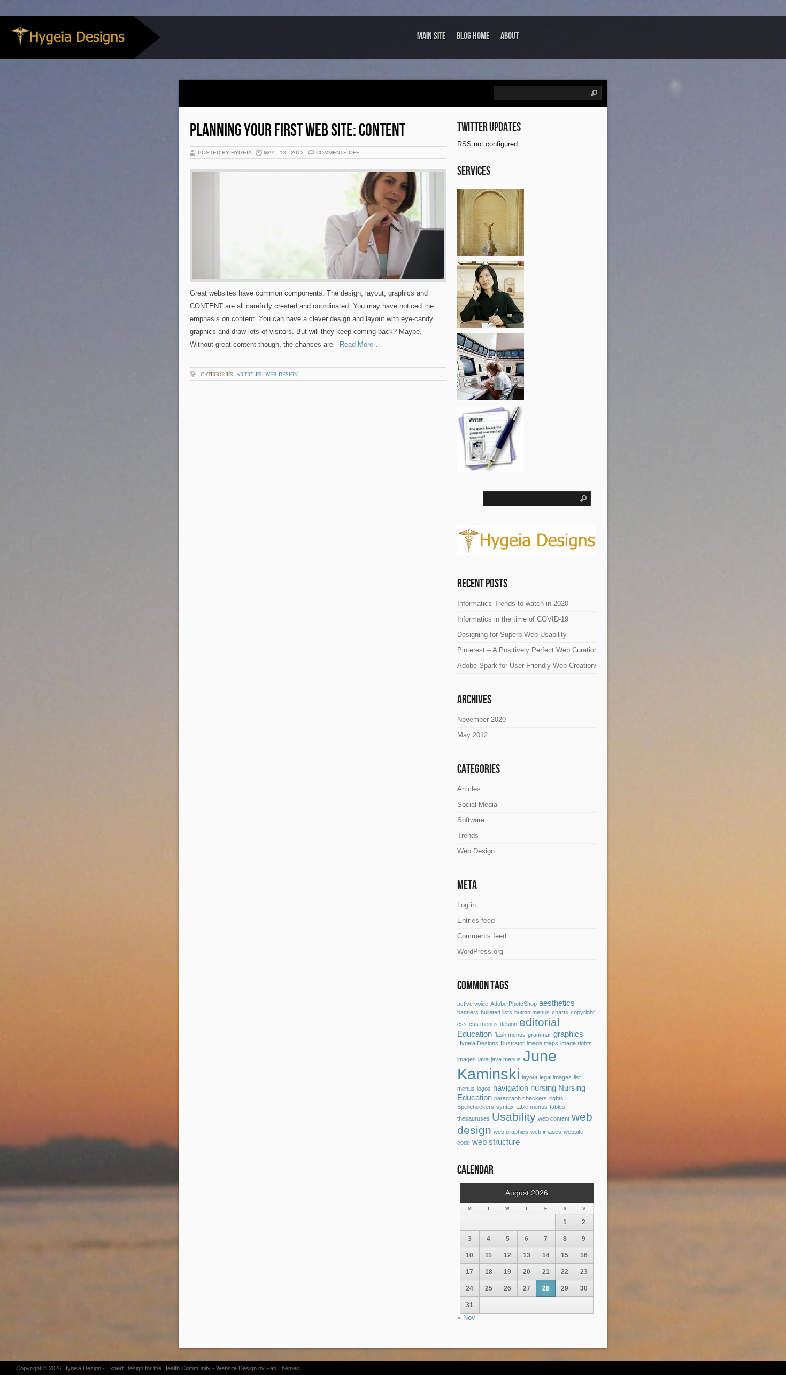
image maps (542, 1043)
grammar (539, 1034)
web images (545, 1132)
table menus (532, 1107)
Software (470, 820)
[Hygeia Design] (67, 36)
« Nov (466, 1318)
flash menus (510, 1034)
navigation (510, 1087)
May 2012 (472, 735)
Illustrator (512, 1043)
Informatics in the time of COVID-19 (512, 619)
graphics (568, 1033)
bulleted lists (496, 1012)
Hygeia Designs (477, 1043)
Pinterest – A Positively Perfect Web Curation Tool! (536, 650)
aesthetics (557, 1002)
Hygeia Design (82, 1368)
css (462, 1024)
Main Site (431, 36)
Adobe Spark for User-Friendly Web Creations (527, 666)
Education (474, 1033)
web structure (496, 1141)
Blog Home (473, 36)
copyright (583, 1012)
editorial (539, 1022)
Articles (249, 374)
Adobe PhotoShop (513, 1003)
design (508, 1024)
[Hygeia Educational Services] (490, 324)
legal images (556, 1077)
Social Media (477, 805)
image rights (576, 1043)
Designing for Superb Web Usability (512, 635)
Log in (466, 905)
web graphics (511, 1132)
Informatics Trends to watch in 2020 (512, 604)
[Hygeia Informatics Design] (490, 396)
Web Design (281, 374)
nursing (543, 1087)
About (509, 36)
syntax (505, 1107)
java (483, 1059)
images (466, 1059)
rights (556, 1098)
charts (560, 1012)
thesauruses (473, 1118)
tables (557, 1107)
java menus (506, 1059)
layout (529, 1077)
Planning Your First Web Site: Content (297, 130)
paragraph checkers (520, 1098)
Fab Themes (282, 1368)
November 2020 (481, 720)
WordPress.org (480, 951)
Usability (514, 1116)
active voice (472, 1003)
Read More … (357, 344)
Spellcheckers (475, 1107)
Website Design (236, 1368)
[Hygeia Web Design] (490, 252)
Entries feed (476, 920)
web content (553, 1118)
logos (484, 1088)
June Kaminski (507, 1065)
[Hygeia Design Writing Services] (490, 468)
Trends (468, 836)
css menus (483, 1024)
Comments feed (481, 936)
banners (468, 1012)
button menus (532, 1012)
